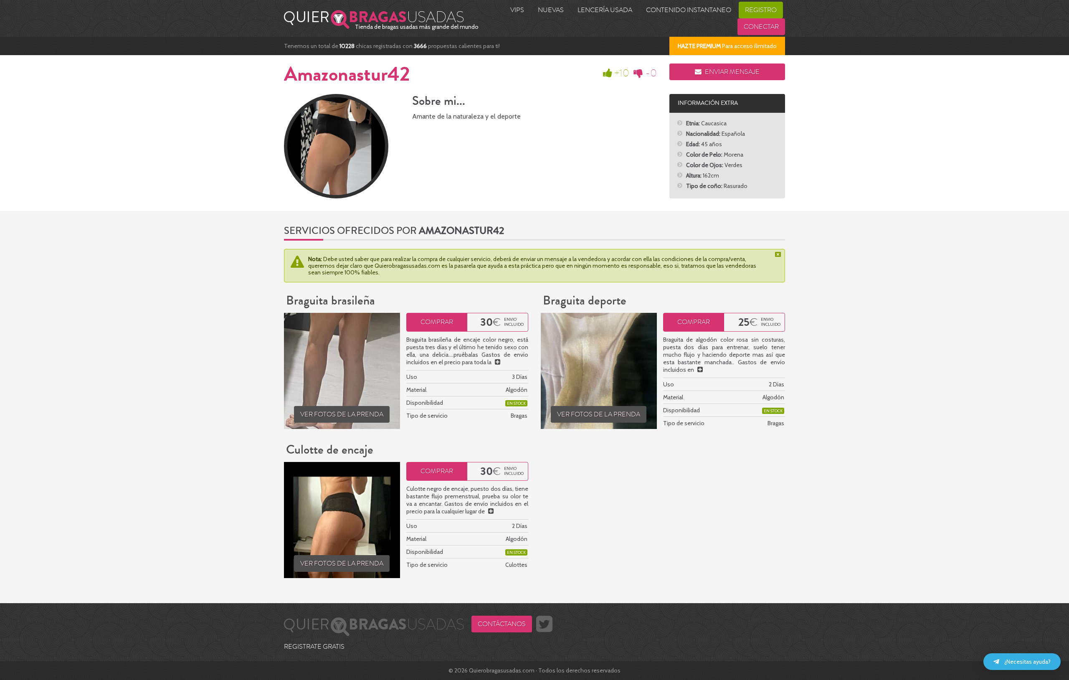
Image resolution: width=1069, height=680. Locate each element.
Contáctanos (502, 624)
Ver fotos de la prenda (341, 414)
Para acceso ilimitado (727, 46)
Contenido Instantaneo (688, 10)
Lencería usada (605, 10)
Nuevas (551, 10)
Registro (761, 10)
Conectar (761, 26)
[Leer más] (497, 362)
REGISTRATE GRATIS (314, 646)
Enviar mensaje (732, 71)
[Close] (779, 254)
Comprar (437, 322)
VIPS (517, 10)
